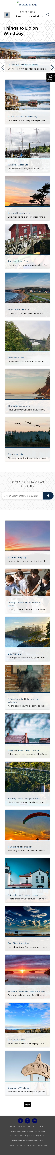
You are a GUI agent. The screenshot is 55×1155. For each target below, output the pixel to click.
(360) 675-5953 (22, 1136)
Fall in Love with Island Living (22, 64)
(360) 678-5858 (40, 1136)
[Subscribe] (48, 495)
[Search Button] (48, 14)
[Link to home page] (27, 4)
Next (27, 1104)
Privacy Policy (36, 1126)
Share (51, 79)
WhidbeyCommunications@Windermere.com (27, 1131)
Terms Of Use (17, 1126)
